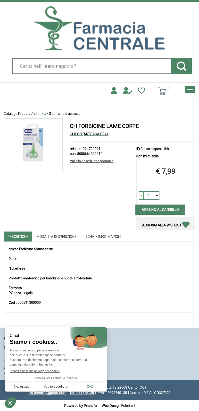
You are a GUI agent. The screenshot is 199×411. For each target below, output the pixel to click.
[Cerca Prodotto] (181, 66)
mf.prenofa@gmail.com (47, 393)
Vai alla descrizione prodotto (91, 161)
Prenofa (90, 405)
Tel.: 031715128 (81, 393)
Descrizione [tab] (18, 237)
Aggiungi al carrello (160, 210)
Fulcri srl (128, 405)
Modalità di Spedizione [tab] (56, 237)
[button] (141, 195)
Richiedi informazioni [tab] (103, 237)
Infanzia (39, 114)
